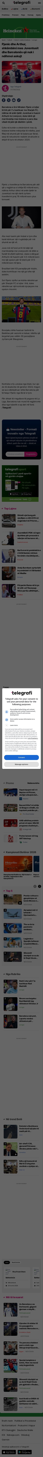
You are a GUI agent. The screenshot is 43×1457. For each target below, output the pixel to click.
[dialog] (21, 728)
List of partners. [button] (33, 738)
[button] (21, 725)
